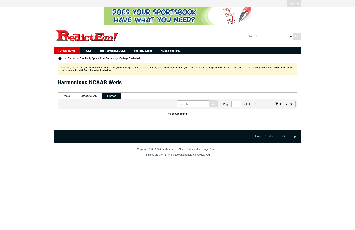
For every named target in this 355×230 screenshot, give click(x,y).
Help (258, 136)
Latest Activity (88, 95)
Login (292, 3)
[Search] (297, 36)
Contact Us (272, 136)
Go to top (289, 136)
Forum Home (66, 51)
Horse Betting (171, 51)
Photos (111, 95)
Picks (87, 51)
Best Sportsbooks (113, 51)
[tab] (66, 96)
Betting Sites (143, 51)
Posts (66, 95)
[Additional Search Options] (290, 36)
